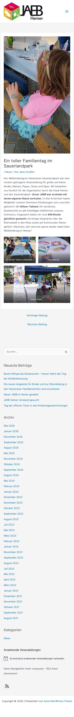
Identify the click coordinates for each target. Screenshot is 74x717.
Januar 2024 (11, 491)
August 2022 (11, 563)
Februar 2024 (11, 486)
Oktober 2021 (11, 607)
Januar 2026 (11, 431)
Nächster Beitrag (37, 324)
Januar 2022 (11, 590)
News (8, 171)
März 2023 (10, 535)
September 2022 (13, 557)
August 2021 (11, 618)
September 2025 (13, 442)
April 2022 (9, 579)
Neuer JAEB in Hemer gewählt (21, 394)
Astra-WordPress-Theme (58, 701)
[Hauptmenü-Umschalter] (67, 11)
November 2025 (13, 436)
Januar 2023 (11, 546)
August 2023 (11, 519)
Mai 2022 (9, 574)
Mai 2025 (9, 453)
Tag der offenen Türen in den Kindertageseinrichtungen (36, 405)
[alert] (37, 658)
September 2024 (13, 469)
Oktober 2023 (12, 508)
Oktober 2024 (12, 464)
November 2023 (13, 502)
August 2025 (11, 447)
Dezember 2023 (13, 497)
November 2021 (13, 601)
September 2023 (13, 513)
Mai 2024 (9, 480)
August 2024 (11, 475)
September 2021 (13, 612)
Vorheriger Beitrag (37, 315)
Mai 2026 (9, 425)
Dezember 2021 (13, 596)
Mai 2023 (9, 530)
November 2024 (13, 458)
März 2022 (10, 585)
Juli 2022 (9, 568)
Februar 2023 (11, 541)
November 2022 (13, 552)
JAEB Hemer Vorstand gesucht (21, 400)
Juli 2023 (9, 524)
